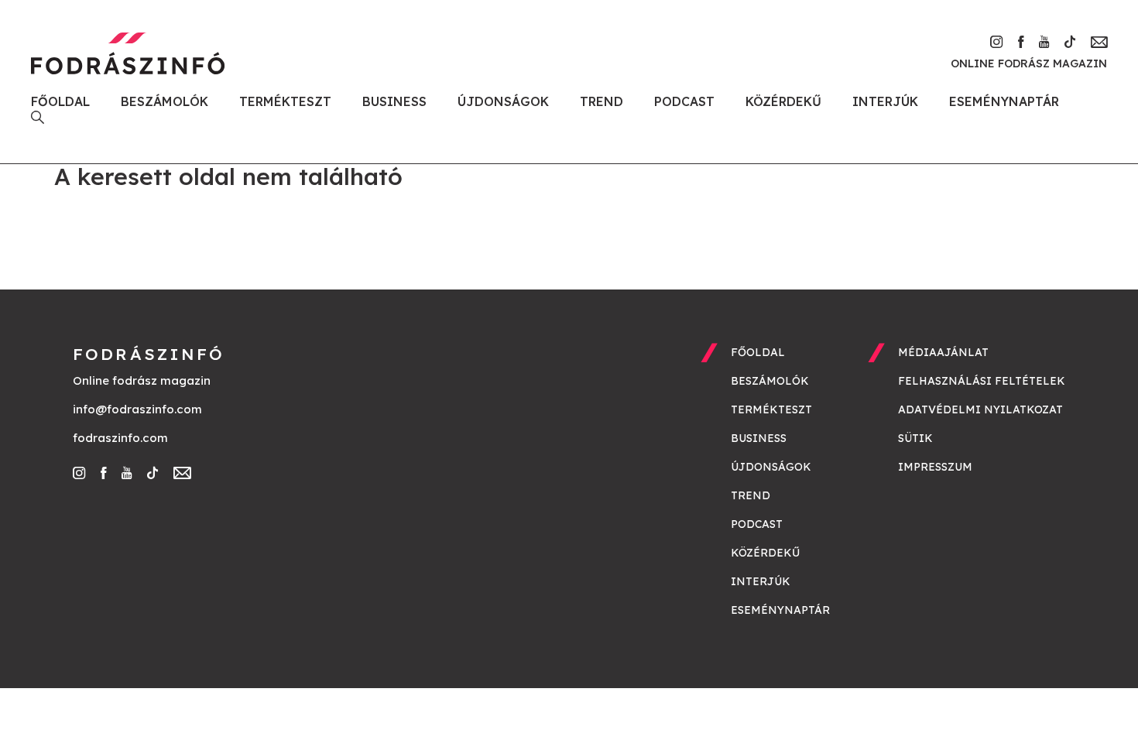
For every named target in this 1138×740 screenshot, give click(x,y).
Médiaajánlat (943, 352)
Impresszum (935, 467)
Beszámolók (164, 101)
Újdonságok (503, 101)
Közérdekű (783, 101)
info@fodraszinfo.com (137, 409)
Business (394, 101)
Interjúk (885, 101)
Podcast (684, 101)
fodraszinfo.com (120, 437)
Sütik (915, 438)
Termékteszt (285, 101)
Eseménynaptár (1004, 101)
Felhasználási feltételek (981, 381)
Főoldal (60, 101)
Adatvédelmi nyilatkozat (980, 409)
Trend (601, 101)
